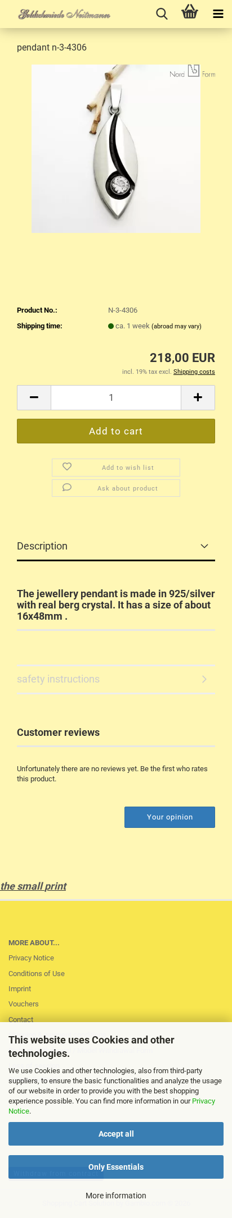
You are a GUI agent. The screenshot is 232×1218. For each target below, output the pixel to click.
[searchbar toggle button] (162, 14)
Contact (20, 1019)
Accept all (116, 1133)
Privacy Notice (31, 958)
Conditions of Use (36, 973)
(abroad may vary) (176, 326)
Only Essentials (116, 1166)
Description (42, 546)
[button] (34, 397)
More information (116, 1195)
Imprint (19, 989)
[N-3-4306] (116, 148)
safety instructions (58, 679)
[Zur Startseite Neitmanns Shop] (56, 14)
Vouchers (23, 1004)
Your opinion (170, 817)
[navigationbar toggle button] (218, 14)
